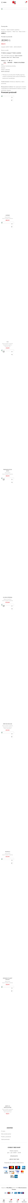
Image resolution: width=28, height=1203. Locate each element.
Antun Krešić (7, 853)
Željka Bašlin (7, 217)
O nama (3, 1131)
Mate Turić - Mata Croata (19, 31)
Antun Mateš (7, 472)
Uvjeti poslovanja (5, 1139)
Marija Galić (7, 981)
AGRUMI (8, 215)
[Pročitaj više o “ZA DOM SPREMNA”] (11, 482)
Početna (3, 29)
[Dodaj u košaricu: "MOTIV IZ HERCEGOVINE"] (11, 991)
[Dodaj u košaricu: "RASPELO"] (11, 736)
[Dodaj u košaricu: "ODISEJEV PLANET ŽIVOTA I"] (11, 863)
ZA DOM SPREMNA (7, 597)
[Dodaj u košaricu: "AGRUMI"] (11, 100)
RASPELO (7, 851)
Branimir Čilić (7, 346)
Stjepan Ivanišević (7, 599)
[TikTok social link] (12, 61)
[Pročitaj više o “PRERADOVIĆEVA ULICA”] (11, 354)
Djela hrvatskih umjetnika (13, 29)
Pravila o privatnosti (6, 1136)
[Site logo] (14, 2)
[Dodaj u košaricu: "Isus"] (11, 226)
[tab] (5, 62)
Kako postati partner (6, 1134)
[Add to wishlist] (11, 97)
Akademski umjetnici (6, 31)
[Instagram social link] (8, 61)
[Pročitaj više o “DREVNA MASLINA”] (11, 608)
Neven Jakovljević (7, 728)
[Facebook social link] (6, 61)
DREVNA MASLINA (7, 723)
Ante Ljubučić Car (7, 1111)
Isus (8, 341)
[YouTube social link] (10, 61)
